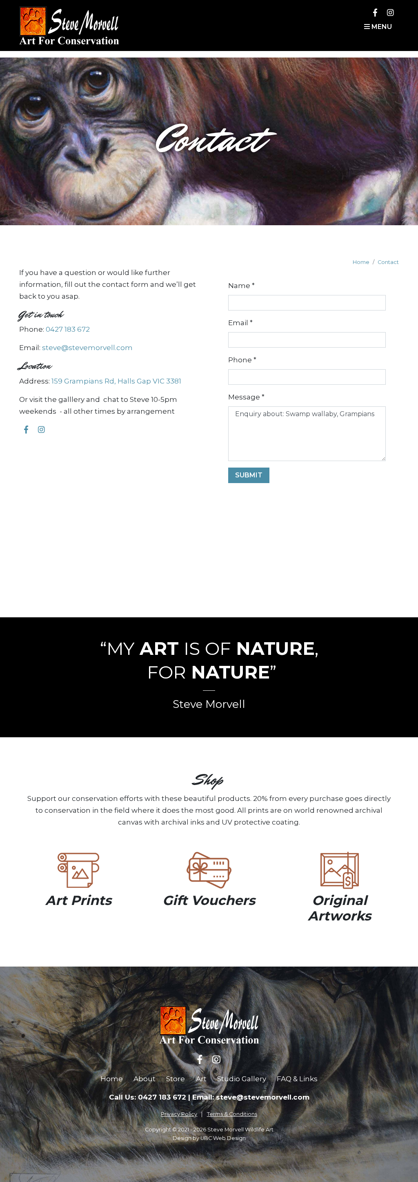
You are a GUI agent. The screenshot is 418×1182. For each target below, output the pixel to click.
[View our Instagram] (390, 12)
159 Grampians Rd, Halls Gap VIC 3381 (116, 381)
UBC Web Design (223, 1138)
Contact (388, 262)
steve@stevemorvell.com (87, 348)
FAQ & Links (297, 1079)
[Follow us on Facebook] (375, 12)
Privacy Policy (179, 1114)
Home (361, 262)
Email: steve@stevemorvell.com (250, 1097)
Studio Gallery (241, 1079)
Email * (240, 323)
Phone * (242, 360)
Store (175, 1079)
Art (201, 1079)
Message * (246, 397)
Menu (381, 27)
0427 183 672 (68, 329)
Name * (241, 286)
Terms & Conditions (232, 1114)
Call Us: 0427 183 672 (147, 1097)
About (144, 1079)
